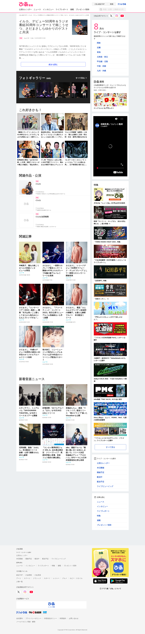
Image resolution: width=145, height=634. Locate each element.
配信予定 (100, 481)
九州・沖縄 (101, 70)
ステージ (27, 578)
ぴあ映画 (28, 575)
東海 (99, 52)
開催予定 (100, 472)
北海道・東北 (102, 57)
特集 (99, 515)
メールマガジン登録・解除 (25, 622)
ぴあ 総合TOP (100, 4)
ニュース (37, 9)
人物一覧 (19, 581)
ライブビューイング (105, 486)
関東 (99, 43)
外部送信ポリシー (50, 618)
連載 (72, 9)
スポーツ (47, 578)
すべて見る (80, 78)
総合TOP (19, 575)
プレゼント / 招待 (104, 525)
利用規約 (63, 618)
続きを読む (53, 64)
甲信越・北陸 (102, 61)
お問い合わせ (73, 618)
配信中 (99, 477)
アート (18, 578)
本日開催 (100, 467)
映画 (111, 4)
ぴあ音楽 (38, 575)
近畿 (99, 47)
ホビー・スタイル (76, 578)
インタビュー (48, 9)
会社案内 (19, 618)
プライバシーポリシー (33, 618)
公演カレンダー (103, 463)
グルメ (64, 578)
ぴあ (32, 38)
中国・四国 (101, 66)
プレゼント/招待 (82, 9)
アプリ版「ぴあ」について (111, 589)
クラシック (37, 578)
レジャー (56, 578)
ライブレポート (62, 9)
